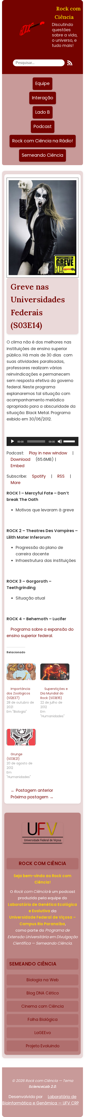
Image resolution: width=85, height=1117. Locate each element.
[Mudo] (60, 441)
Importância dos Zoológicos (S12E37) (18, 693)
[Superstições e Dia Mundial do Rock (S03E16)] (54, 672)
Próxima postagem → (32, 797)
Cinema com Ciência (42, 1006)
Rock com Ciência (68, 12)
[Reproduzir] (12, 441)
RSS (61, 476)
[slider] (69, 441)
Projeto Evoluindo (42, 1046)
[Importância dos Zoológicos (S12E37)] (21, 672)
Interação (42, 98)
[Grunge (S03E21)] (21, 737)
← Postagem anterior (32, 790)
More (15, 482)
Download (20, 459)
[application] (42, 441)
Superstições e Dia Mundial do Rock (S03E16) (54, 693)
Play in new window (48, 453)
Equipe (42, 83)
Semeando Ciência (42, 155)
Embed (17, 466)
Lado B (42, 112)
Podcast (43, 126)
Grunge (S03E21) (14, 756)
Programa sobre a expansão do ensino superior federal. (40, 632)
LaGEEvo (42, 1032)
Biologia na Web (42, 980)
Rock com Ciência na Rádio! (42, 141)
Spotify (39, 476)
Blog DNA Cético (43, 993)
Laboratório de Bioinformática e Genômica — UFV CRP (40, 1100)
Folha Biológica (43, 1019)
